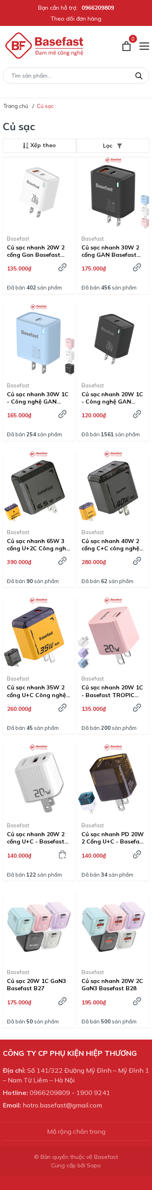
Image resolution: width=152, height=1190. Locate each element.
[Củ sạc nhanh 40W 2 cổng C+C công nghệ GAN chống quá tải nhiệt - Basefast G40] (113, 486)
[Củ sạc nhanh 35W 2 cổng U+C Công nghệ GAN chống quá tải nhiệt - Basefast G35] (39, 633)
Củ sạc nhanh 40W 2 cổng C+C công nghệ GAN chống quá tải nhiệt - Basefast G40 (110, 544)
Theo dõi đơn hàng (76, 18)
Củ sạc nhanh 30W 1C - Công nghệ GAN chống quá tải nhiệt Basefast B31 (38, 398)
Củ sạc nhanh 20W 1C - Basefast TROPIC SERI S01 (112, 691)
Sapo (94, 1165)
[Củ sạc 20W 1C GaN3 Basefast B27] (39, 926)
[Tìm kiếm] (139, 75)
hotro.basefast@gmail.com (62, 1105)
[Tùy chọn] (62, 267)
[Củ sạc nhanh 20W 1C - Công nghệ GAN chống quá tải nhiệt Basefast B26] (113, 340)
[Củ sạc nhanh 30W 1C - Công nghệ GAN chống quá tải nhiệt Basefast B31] (39, 340)
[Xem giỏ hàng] (126, 45)
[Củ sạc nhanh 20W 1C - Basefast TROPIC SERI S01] (113, 633)
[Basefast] (44, 45)
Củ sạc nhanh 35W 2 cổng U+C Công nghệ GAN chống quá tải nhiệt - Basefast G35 (36, 691)
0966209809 (97, 7)
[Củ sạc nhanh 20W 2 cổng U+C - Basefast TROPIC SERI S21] (39, 780)
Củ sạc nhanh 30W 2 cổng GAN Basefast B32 (110, 251)
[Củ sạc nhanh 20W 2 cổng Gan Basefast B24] (39, 193)
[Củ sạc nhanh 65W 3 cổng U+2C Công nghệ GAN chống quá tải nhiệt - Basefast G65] (39, 486)
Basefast (18, 238)
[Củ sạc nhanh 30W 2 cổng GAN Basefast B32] (113, 193)
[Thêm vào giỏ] (62, 854)
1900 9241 (93, 1093)
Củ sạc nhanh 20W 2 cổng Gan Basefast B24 (35, 251)
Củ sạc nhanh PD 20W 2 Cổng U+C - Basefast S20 (113, 838)
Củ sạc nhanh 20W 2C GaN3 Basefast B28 (112, 984)
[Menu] (144, 45)
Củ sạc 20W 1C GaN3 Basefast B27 (36, 984)
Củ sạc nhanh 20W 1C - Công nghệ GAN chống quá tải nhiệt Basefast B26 (112, 398)
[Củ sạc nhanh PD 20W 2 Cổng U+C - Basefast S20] (113, 780)
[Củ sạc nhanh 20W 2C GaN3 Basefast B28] (113, 926)
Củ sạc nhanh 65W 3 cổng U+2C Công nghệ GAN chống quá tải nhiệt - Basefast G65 (38, 544)
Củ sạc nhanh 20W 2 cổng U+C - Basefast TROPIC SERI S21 (35, 838)
